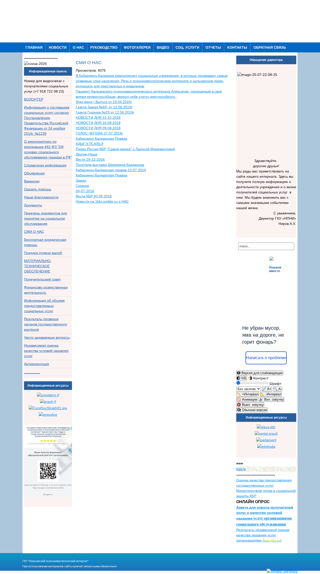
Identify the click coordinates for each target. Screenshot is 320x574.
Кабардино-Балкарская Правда (101, 175)
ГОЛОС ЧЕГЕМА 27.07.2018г (99, 133)
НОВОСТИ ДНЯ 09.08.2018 (98, 128)
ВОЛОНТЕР (33, 99)
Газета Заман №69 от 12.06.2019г (104, 107)
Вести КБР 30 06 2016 (94, 196)
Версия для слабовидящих (261, 373)
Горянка (82, 186)
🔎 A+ (267, 389)
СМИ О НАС (34, 232)
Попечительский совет (42, 279)
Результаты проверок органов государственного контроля (45, 324)
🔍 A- (278, 389)
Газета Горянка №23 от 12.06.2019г (105, 112)
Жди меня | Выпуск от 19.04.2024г (104, 102)
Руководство (104, 47)
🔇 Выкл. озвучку (250, 405)
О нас (78, 47)
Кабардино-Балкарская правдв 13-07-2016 (111, 170)
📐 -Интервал (270, 394)
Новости (57, 47)
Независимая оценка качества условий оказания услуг (46, 350)
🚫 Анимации (247, 399)
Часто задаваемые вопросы (47, 337)
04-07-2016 (85, 191)
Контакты (237, 47)
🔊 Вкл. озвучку (271, 399)
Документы (33, 205)
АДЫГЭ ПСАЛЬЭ (89, 144)
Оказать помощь (37, 189)
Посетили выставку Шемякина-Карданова (110, 165)
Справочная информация (45, 165)
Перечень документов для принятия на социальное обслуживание (45, 218)
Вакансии (32, 181)
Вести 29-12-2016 (90, 159)
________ (32, 372)
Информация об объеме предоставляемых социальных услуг (44, 305)
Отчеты (213, 47)
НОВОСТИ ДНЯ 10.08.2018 (98, 123)
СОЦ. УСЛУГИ (187, 47)
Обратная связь (270, 47)
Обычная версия (254, 410)
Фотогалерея (137, 47)
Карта (241, 469)
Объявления (34, 173)
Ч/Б (243, 378)
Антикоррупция (36, 364)
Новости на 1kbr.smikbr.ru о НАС (102, 201)
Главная (34, 47)
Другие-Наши (87, 154)
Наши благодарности (41, 197)
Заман (81, 180)
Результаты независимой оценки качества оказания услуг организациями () (263, 535)
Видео (163, 47)
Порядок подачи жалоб (43, 253)
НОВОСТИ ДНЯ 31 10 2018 (98, 118)
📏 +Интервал (247, 394)
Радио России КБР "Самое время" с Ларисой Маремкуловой (125, 149)
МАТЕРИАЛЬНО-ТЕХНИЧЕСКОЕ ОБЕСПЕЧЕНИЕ (38, 266)
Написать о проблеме (266, 358)
